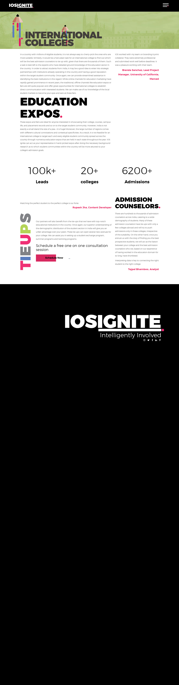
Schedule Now (54, 258)
